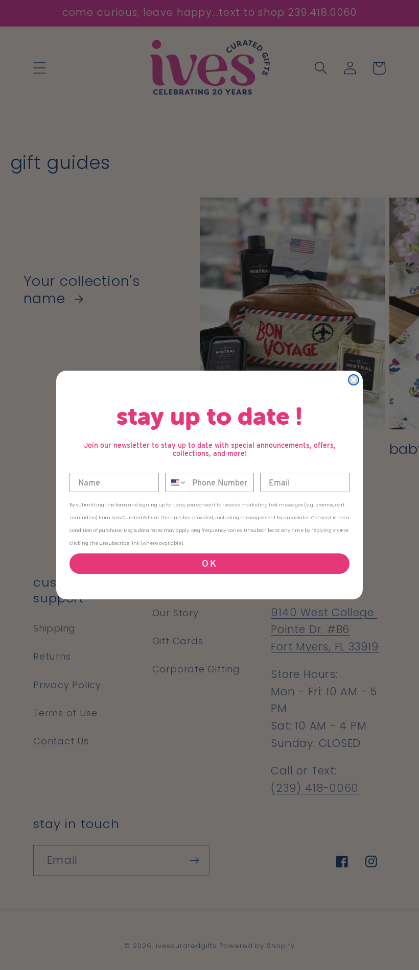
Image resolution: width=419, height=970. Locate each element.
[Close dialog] (353, 380)
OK (210, 563)
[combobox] (176, 482)
